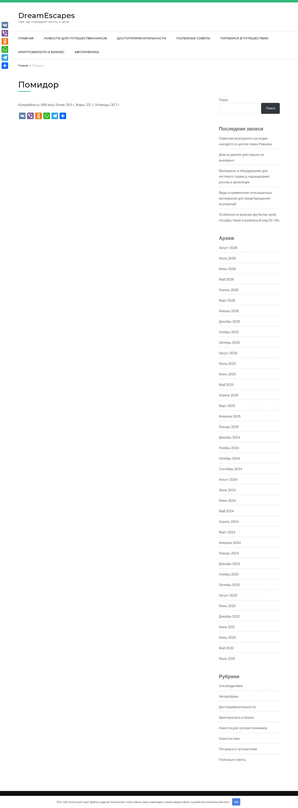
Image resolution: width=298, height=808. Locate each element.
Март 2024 (227, 532)
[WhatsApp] (5, 49)
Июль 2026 (227, 258)
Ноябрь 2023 (229, 574)
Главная (26, 38)
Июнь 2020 (227, 637)
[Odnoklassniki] (5, 41)
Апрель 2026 (228, 290)
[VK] (5, 25)
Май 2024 (226, 511)
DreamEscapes (46, 15)
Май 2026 (226, 279)
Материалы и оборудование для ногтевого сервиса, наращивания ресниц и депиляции (244, 177)
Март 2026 (227, 300)
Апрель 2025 (228, 395)
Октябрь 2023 (229, 585)
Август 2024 (228, 479)
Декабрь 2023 (229, 563)
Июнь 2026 (227, 269)
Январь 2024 (229, 553)
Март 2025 (227, 405)
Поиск (223, 100)
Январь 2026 (229, 311)
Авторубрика (87, 52)
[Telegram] (5, 57)
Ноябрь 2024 (229, 448)
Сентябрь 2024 (230, 469)
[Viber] (5, 33)
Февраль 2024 (230, 542)
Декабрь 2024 (229, 437)
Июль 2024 (227, 490)
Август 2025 (228, 353)
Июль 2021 (227, 627)
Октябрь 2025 (229, 342)
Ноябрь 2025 (229, 332)
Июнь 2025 (227, 374)
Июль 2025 (227, 363)
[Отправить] (5, 66)
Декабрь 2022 (229, 616)
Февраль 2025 (230, 416)
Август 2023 (228, 595)
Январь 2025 (229, 427)
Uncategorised (230, 686)
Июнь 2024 (227, 500)
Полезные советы (193, 38)
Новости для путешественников (75, 38)
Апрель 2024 (229, 521)
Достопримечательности (141, 38)
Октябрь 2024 (229, 458)
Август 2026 (228, 247)
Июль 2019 (227, 658)
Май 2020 (226, 648)
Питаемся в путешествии (244, 38)
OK (236, 802)
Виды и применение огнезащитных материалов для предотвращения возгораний (245, 198)
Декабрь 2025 (229, 321)
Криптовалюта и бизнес (41, 52)
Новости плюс (229, 738)
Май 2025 (226, 384)
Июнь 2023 (227, 606)
